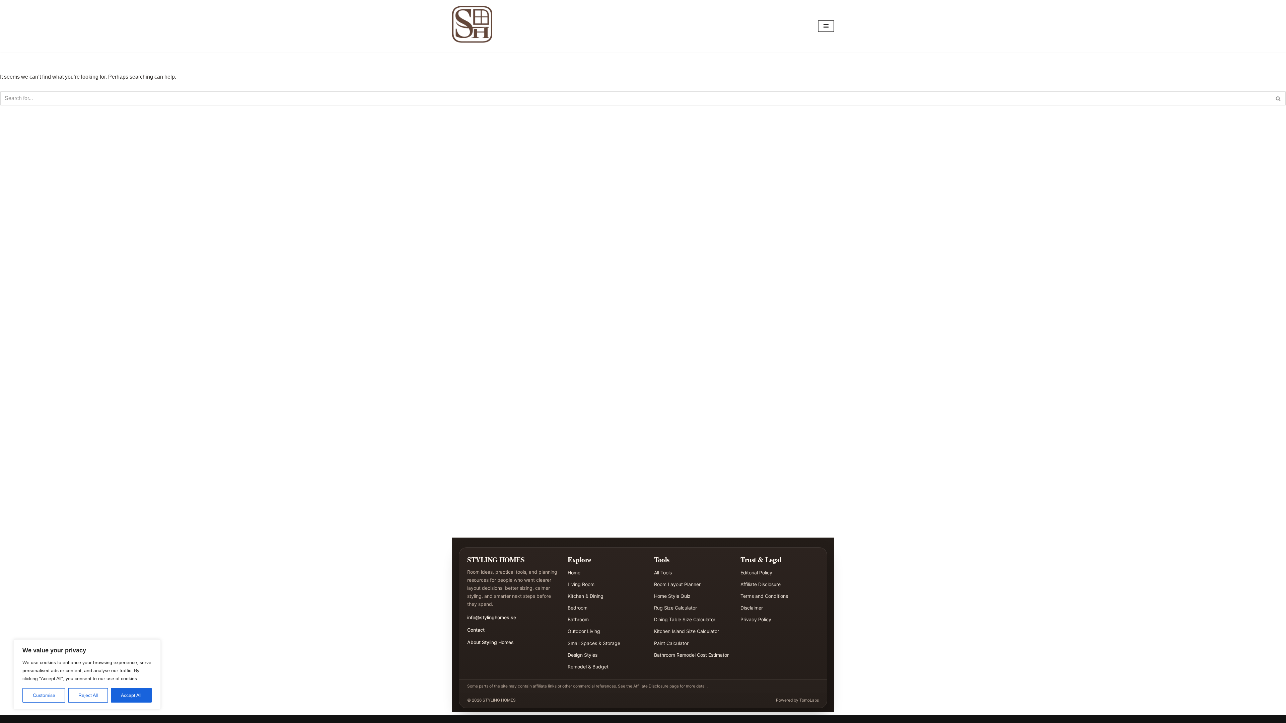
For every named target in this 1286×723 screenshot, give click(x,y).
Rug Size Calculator (675, 608)
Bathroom (578, 619)
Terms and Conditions (764, 596)
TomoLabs (809, 700)
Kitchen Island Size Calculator (686, 631)
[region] (87, 674)
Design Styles (582, 655)
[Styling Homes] (474, 26)
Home (574, 572)
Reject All (88, 695)
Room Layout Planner (677, 584)
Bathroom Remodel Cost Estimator (691, 655)
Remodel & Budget (588, 666)
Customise (44, 695)
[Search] (1278, 98)
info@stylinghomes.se (491, 617)
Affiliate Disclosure (760, 584)
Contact (476, 630)
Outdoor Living (584, 631)
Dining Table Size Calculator (684, 619)
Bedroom (577, 608)
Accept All (131, 695)
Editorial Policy (756, 572)
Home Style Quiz (672, 596)
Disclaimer (751, 608)
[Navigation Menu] (826, 26)
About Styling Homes (490, 642)
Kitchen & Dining (585, 596)
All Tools (663, 572)
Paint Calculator (671, 643)
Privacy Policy (755, 619)
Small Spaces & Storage (594, 643)
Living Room (581, 584)
